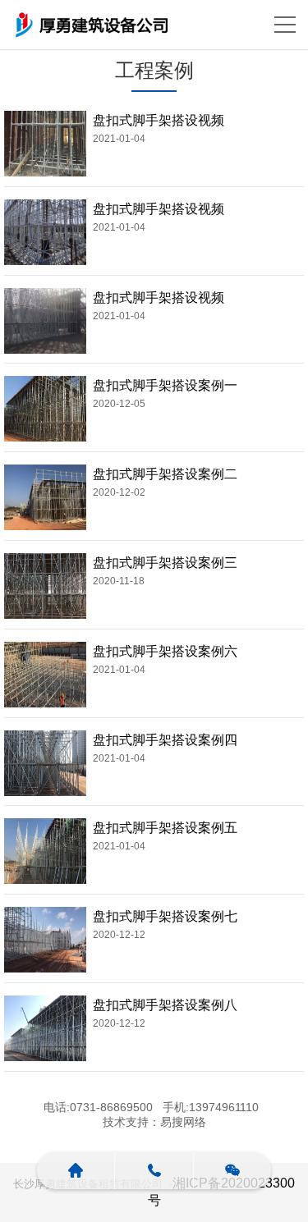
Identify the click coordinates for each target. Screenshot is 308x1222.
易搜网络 (183, 1121)
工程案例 (154, 70)
